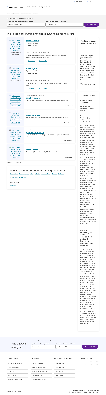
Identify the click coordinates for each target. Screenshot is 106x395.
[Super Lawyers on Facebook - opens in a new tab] (79, 363)
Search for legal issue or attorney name (20, 22)
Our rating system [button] (88, 84)
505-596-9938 (33, 73)
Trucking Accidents (58, 174)
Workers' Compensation (18, 177)
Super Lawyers (13, 358)
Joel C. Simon (32, 40)
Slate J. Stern (32, 149)
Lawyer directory (15, 13)
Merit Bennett (33, 115)
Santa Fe (13, 185)
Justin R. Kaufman (35, 132)
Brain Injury (14, 174)
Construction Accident (26, 13)
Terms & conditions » (75, 392)
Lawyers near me (30, 7)
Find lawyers (91, 24)
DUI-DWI (37, 174)
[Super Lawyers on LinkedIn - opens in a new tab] (97, 363)
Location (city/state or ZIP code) (55, 22)
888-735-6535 (33, 46)
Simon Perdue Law (32, 43)
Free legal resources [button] (44, 7)
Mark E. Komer (33, 98)
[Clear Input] (43, 25)
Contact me (31, 61)
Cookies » (96, 392)
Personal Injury (46, 174)
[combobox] (26, 25)
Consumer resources (63, 358)
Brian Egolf (31, 68)
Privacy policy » (87, 392)
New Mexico (35, 13)
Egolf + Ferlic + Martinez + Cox (35, 71)
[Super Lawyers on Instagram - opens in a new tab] (85, 363)
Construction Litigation (26, 174)
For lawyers (35, 358)
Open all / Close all (89, 96)
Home (8, 13)
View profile (43, 61)
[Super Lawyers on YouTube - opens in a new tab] (91, 363)
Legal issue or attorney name (40, 344)
